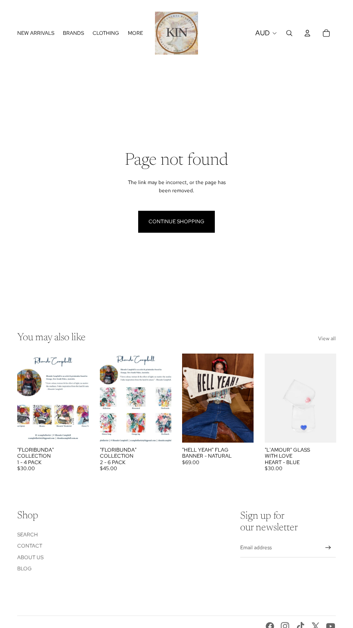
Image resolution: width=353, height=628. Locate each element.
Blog (24, 568)
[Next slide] (246, 398)
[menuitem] (135, 33)
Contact (29, 545)
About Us (30, 557)
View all (327, 338)
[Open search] (289, 33)
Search (27, 534)
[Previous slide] (188, 398)
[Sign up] (328, 547)
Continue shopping (176, 221)
